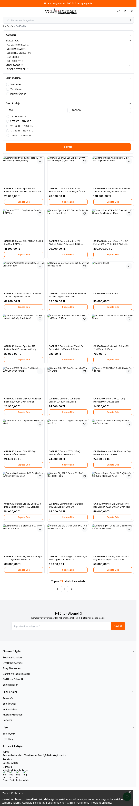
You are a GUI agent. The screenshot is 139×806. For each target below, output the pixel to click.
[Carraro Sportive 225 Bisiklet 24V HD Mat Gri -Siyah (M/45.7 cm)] (68, 171)
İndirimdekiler (10, 709)
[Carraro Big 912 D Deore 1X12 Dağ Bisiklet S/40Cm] (68, 486)
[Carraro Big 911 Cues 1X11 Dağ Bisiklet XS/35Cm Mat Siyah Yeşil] (113, 486)
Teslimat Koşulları (12, 657)
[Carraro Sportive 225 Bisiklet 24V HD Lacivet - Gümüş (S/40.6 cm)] (23, 328)
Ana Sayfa (8, 26)
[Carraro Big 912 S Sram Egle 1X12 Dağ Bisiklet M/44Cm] (23, 539)
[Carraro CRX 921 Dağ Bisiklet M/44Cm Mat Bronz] (68, 381)
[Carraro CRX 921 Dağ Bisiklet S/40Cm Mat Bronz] (68, 434)
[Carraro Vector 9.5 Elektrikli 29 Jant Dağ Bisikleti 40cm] (68, 276)
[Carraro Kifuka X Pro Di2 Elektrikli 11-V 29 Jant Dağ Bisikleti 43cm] (113, 223)
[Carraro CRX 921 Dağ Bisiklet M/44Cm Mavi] (23, 434)
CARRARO (9, 188)
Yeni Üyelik (9, 733)
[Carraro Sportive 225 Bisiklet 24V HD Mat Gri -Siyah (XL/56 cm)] (23, 171)
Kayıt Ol (118, 625)
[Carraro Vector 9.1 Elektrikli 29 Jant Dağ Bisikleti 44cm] (23, 276)
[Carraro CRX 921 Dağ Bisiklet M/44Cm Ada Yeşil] (113, 381)
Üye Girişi (8, 739)
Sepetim (7, 720)
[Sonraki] (79, 589)
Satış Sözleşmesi (12, 668)
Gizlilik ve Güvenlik (13, 679)
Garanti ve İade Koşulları (16, 673)
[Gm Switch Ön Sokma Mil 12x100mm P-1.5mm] (113, 328)
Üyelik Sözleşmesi (13, 662)
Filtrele (68, 146)
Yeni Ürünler (9, 703)
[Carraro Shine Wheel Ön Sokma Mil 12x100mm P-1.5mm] (68, 328)
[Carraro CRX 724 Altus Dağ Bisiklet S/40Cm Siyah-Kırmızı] (23, 381)
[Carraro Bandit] (113, 276)
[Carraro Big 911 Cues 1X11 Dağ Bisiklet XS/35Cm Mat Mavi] (113, 539)
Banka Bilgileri (10, 684)
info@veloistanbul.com (15, 770)
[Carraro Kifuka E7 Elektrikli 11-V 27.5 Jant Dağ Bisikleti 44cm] (113, 171)
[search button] (130, 20)
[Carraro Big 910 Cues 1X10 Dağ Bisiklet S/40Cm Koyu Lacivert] (23, 486)
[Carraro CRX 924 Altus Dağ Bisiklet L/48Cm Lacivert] (113, 434)
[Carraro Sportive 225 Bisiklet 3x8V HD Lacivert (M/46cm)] (68, 223)
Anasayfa (8, 698)
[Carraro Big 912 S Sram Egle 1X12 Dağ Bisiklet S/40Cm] (68, 539)
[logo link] (61, 11)
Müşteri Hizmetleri (13, 714)
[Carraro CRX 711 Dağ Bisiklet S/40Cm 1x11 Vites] (23, 223)
